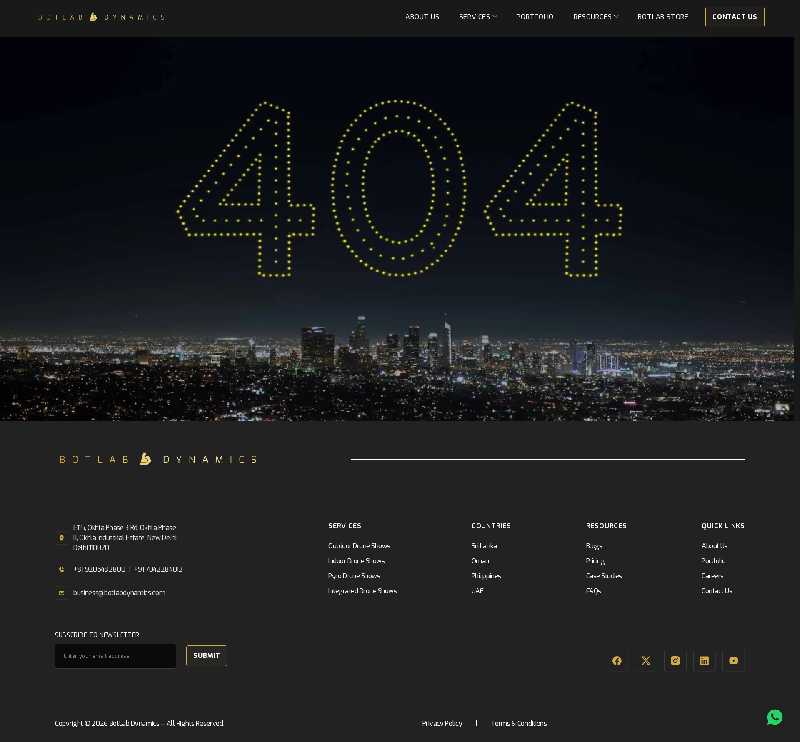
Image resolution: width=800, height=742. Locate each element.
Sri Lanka (484, 546)
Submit (206, 655)
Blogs (594, 546)
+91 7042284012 (158, 569)
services (475, 16)
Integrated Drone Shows (362, 591)
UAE (478, 591)
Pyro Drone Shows (354, 576)
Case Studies (604, 576)
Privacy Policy (442, 723)
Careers (713, 576)
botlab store (663, 16)
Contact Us (735, 16)
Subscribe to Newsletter (97, 635)
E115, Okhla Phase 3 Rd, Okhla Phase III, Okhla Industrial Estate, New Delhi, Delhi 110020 (125, 537)
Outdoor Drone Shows (359, 546)
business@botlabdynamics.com (119, 592)
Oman (480, 561)
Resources (593, 16)
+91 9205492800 (99, 569)
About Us (422, 16)
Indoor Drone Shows (356, 561)
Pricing (595, 561)
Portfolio (535, 16)
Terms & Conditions (519, 723)
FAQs (593, 591)
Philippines (486, 576)
